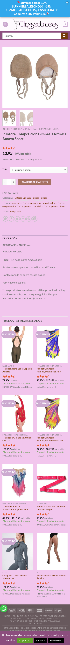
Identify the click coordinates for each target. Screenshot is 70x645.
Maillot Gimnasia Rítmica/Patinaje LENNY (49, 370)
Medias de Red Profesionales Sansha (51, 577)
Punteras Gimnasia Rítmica (42, 129)
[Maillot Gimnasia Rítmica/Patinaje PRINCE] (17, 482)
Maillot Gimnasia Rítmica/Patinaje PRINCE (15, 508)
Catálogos (17, 618)
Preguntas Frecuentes (52, 616)
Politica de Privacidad (47, 621)
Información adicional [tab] (16, 245)
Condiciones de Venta (25, 616)
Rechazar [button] (40, 640)
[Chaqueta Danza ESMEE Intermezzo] (17, 551)
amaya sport (43, 203)
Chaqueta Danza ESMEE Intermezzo (14, 577)
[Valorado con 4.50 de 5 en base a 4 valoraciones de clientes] (35, 148)
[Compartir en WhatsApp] (5, 219)
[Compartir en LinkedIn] (34, 219)
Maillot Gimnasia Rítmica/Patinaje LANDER (50, 439)
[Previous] (8, 77)
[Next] (62, 77)
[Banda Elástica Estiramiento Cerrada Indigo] (52, 482)
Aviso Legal (52, 618)
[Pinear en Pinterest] (29, 219)
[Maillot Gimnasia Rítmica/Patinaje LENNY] (52, 344)
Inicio (6, 129)
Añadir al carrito (34, 182)
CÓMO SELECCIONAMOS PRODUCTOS (38, 628)
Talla (4, 169)
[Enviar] (64, 36)
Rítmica (17, 129)
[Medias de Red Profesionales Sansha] (52, 551)
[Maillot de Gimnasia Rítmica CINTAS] (17, 413)
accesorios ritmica (20, 203)
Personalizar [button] (56, 640)
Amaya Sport (15, 211)
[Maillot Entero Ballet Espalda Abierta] (17, 344)
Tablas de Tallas (35, 618)
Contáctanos (35, 623)
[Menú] (5, 24)
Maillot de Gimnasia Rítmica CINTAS (16, 439)
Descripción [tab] (9, 238)
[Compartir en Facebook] (11, 219)
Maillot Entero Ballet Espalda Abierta (17, 370)
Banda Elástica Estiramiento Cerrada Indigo (51, 508)
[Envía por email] (23, 219)
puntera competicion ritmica (37, 206)
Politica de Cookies (21, 621)
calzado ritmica (57, 203)
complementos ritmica (12, 206)
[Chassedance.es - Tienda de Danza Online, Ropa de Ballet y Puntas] (36, 24)
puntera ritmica (58, 206)
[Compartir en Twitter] (17, 219)
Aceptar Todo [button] (25, 640)
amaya (33, 203)
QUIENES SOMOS (11, 628)
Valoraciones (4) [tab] (12, 251)
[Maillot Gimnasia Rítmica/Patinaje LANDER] (52, 413)
